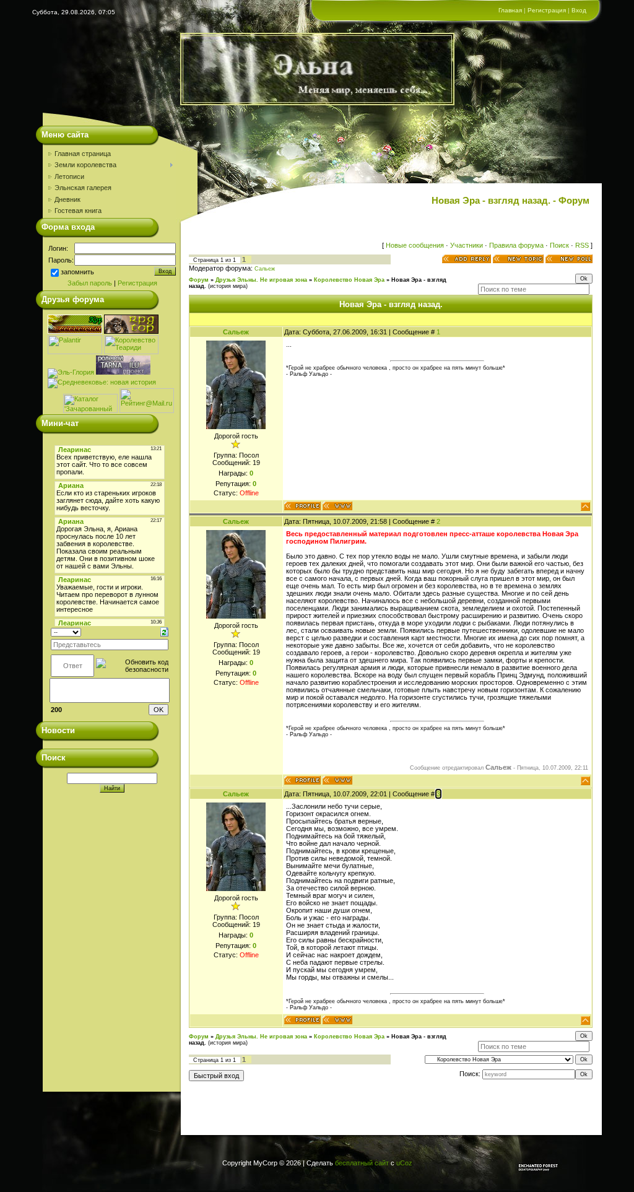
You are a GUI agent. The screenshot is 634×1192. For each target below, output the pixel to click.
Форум (199, 280)
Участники (466, 245)
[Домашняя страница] (337, 506)
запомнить (77, 272)
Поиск (559, 245)
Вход (578, 10)
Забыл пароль (89, 283)
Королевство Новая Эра (349, 280)
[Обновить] (164, 631)
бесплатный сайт (362, 1163)
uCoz (404, 1163)
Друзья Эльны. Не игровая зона (261, 280)
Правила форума (516, 245)
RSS (582, 245)
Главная (510, 10)
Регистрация (547, 10)
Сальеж (264, 269)
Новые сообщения (415, 245)
